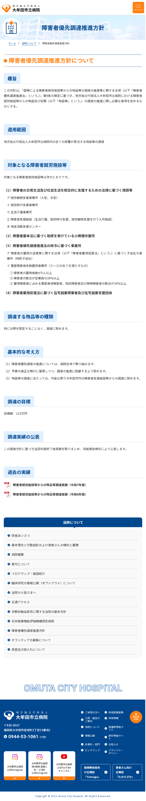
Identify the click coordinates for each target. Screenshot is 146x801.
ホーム (12, 43)
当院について (29, 43)
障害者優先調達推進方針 (55, 43)
